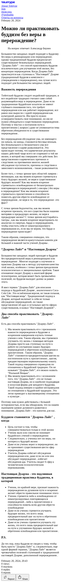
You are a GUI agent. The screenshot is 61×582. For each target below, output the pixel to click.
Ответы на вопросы (12, 17)
